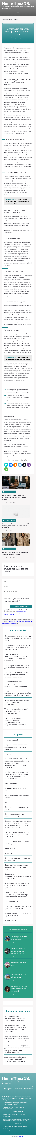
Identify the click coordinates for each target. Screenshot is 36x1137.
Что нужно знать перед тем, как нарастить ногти (17, 914)
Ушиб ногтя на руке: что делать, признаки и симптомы (17, 907)
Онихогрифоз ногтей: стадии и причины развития (15, 1127)
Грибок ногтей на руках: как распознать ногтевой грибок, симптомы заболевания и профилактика (16, 775)
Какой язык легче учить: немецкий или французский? (19, 937)
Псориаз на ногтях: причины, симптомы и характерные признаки (16, 885)
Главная (4, 19)
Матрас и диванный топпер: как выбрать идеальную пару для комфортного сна (17, 1049)
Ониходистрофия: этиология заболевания (17, 859)
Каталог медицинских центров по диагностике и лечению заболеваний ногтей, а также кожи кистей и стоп (17, 824)
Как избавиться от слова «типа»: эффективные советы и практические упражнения (19, 988)
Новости (8, 853)
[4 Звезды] (25, 460)
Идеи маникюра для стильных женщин (17, 796)
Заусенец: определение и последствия (15, 789)
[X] (24, 465)
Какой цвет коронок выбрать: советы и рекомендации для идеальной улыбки (18, 950)
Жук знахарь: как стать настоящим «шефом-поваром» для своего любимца (17, 1038)
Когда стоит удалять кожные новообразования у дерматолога (16, 702)
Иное (6, 802)
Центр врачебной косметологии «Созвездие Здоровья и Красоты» (15, 1028)
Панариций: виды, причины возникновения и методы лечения (16, 867)
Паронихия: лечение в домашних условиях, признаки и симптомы (17, 876)
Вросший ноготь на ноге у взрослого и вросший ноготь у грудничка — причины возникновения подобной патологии (17, 763)
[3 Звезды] (24, 460)
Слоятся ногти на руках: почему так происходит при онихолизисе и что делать (16, 894)
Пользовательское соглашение (18, 1131)
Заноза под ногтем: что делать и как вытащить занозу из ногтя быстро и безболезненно (17, 1119)
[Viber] (29, 465)
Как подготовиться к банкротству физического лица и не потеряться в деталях (17, 684)
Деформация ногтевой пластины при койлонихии (14, 1115)
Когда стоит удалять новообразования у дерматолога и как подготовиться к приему (15, 721)
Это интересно (13, 19)
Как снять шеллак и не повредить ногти (14, 815)
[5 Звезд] (27, 460)
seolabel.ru (21, 1136)
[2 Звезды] (22, 460)
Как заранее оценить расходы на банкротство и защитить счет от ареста (17, 647)
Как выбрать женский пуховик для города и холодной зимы (17, 666)
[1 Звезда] (21, 460)
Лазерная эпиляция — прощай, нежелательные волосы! (15, 1059)
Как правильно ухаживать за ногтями (16, 808)
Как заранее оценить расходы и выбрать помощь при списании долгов (17, 638)
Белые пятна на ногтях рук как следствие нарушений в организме (15, 1103)
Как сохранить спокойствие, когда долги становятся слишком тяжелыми (16, 674)
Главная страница (18, 1111)
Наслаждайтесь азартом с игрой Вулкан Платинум (15, 1019)
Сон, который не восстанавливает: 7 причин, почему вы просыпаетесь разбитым (16, 657)
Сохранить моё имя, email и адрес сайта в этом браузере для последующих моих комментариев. (18, 599)
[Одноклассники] (15, 465)
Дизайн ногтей (10, 783)
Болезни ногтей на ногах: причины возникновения (13, 1108)
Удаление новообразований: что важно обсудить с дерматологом (16, 711)
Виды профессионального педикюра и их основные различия (15, 747)
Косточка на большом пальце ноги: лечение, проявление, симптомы (16, 834)
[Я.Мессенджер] (6, 465)
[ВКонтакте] (11, 465)
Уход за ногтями (11, 901)
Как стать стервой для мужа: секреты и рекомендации (18, 975)
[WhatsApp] (6, 469)
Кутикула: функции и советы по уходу (16, 842)
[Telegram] (20, 465)
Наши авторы (10, 848)
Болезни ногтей (11, 740)
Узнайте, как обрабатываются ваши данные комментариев (15, 612)
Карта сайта (18, 1123)
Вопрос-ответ (10, 754)
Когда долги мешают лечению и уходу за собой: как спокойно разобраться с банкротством (17, 693)
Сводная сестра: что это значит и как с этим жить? (19, 963)
